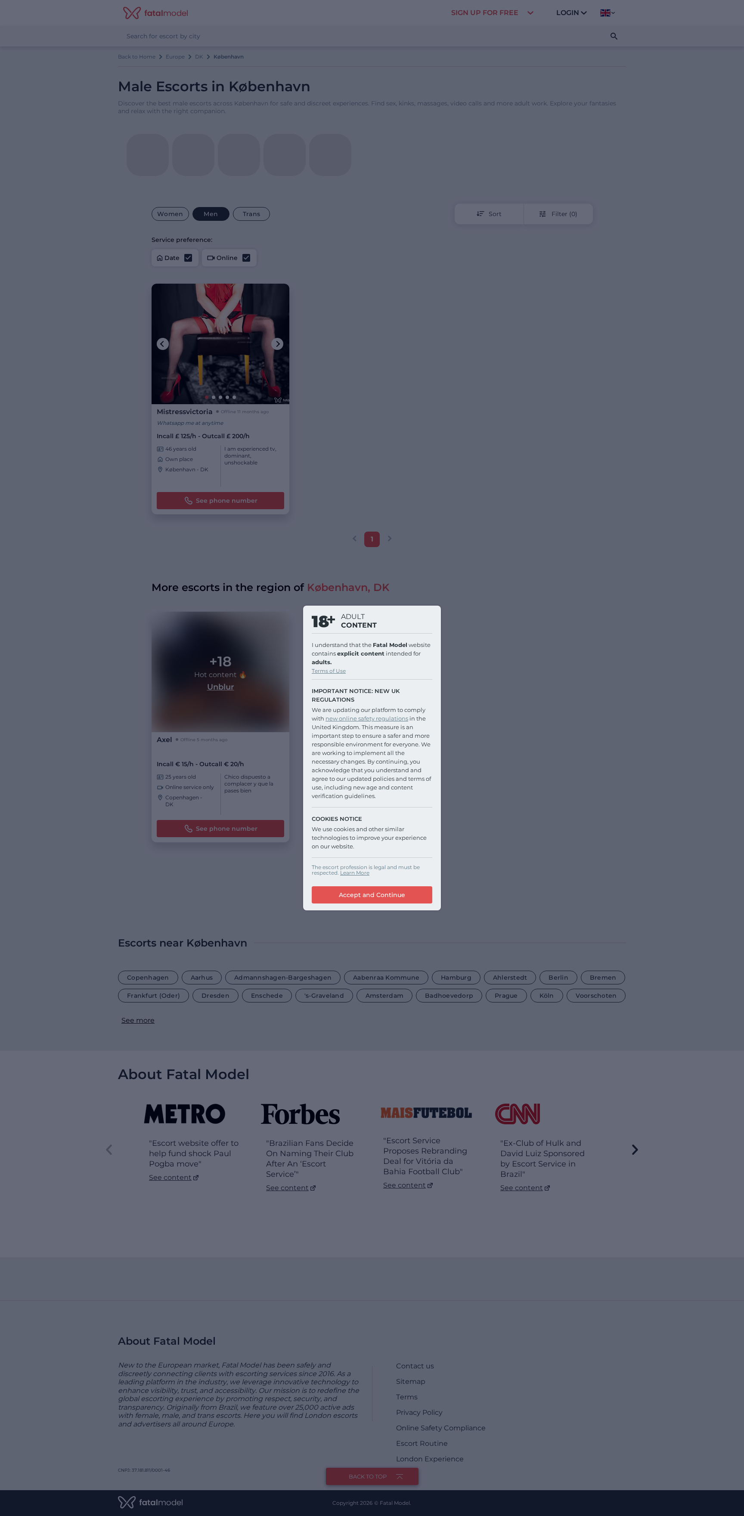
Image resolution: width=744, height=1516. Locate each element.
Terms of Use (329, 671)
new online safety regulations (367, 718)
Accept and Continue (372, 895)
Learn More (354, 872)
